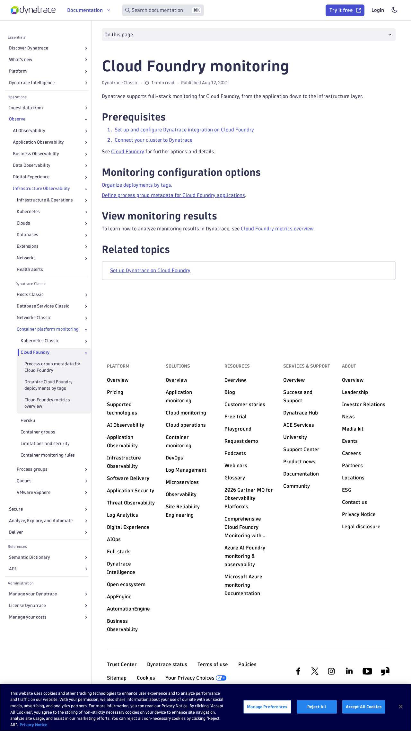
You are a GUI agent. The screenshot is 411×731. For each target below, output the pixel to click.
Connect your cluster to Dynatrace (153, 140)
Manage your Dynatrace (33, 594)
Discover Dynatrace (28, 48)
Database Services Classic (43, 306)
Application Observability (38, 142)
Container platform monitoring (48, 329)
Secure (16, 509)
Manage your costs (28, 617)
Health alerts (30, 270)
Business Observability (36, 154)
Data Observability (31, 166)
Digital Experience (31, 177)
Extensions (28, 247)
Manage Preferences (267, 707)
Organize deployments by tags (136, 185)
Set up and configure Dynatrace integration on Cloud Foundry (184, 129)
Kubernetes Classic (40, 341)
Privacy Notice (33, 724)
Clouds (23, 223)
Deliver (16, 532)
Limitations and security (45, 443)
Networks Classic (34, 318)
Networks (26, 258)
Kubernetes (28, 212)
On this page (118, 34)
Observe (17, 119)
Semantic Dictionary (29, 557)
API (12, 569)
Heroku (28, 420)
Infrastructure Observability (41, 189)
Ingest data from (26, 108)
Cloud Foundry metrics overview (47, 403)
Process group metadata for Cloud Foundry (52, 367)
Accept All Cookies (364, 707)
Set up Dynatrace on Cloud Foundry (150, 270)
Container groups (38, 432)
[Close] (86, 119)
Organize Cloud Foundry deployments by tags (48, 385)
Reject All (316, 707)
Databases (27, 235)
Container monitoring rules (48, 455)
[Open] (86, 48)
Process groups (32, 469)
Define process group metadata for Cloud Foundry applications (173, 195)
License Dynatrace (27, 605)
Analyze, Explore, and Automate (41, 521)
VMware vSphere (33, 492)
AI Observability (29, 131)
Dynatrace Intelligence (32, 83)
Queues (24, 481)
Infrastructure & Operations (45, 200)
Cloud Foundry (35, 353)
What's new (20, 60)
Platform (18, 71)
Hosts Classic (30, 295)
